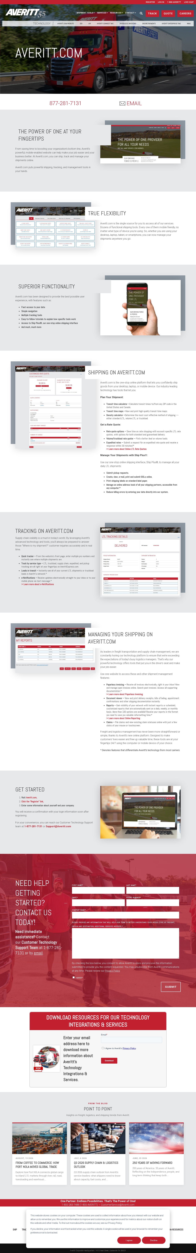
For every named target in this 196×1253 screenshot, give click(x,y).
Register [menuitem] (150, 2)
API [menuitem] (90, 23)
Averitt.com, (31, 797)
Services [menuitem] (101, 13)
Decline (153, 1240)
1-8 (63, 1204)
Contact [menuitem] (129, 13)
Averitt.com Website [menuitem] (65, 23)
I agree (129, 1240)
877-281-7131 (65, 103)
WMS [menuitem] (189, 23)
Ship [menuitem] (15, 1229)
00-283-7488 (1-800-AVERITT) (81, 1204)
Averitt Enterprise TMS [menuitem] (171, 23)
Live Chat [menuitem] (189, 2)
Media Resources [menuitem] (174, 1229)
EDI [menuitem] (81, 23)
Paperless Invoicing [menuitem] (128, 23)
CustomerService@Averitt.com (117, 1204)
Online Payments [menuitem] (149, 23)
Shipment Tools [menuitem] (85, 13)
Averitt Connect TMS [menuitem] (105, 23)
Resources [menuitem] (115, 13)
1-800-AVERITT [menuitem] (174, 2)
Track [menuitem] (25, 1229)
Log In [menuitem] (161, 2)
